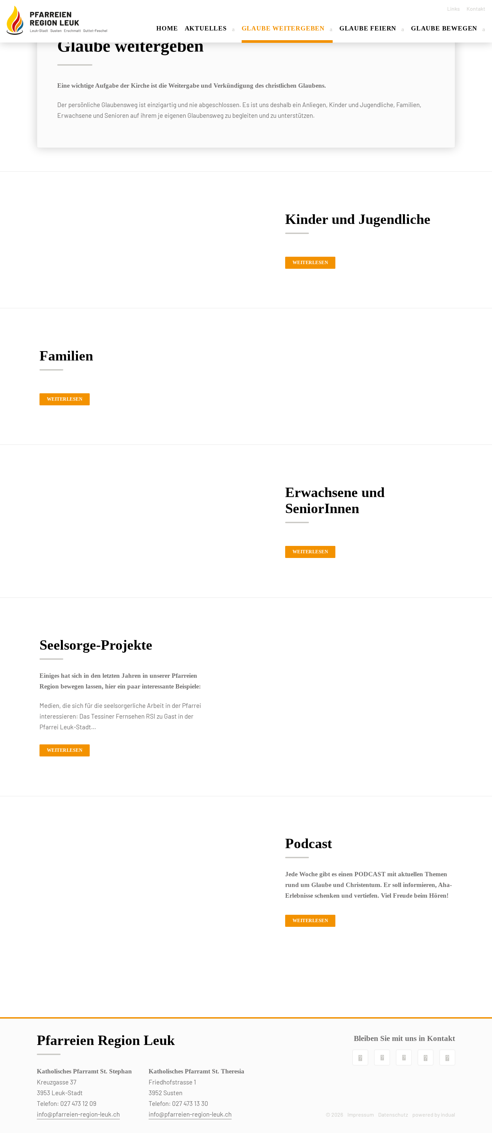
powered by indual (433, 1114)
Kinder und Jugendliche (357, 219)
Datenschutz (393, 1114)
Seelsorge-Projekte (95, 645)
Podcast (308, 843)
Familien (66, 355)
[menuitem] (451, 8)
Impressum (360, 1114)
